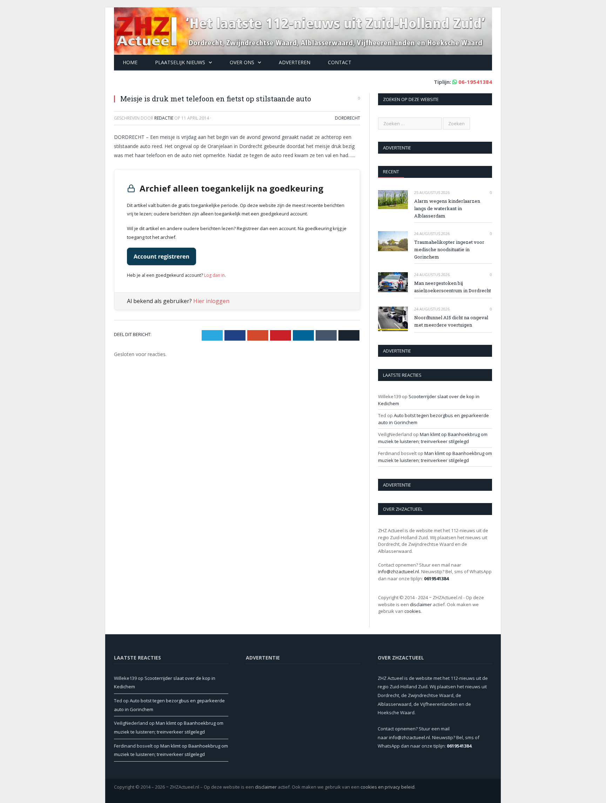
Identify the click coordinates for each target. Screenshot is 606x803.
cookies (412, 611)
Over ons (242, 62)
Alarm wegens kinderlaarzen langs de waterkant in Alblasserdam (447, 208)
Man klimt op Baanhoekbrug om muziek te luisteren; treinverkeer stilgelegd (432, 437)
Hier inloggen (211, 301)
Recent (391, 171)
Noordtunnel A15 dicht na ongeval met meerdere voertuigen (451, 321)
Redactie (163, 118)
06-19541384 (475, 81)
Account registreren (161, 256)
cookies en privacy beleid (388, 787)
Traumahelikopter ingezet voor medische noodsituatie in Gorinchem (449, 249)
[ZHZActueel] (303, 29)
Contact (339, 62)
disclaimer (421, 604)
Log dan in (214, 275)
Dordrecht (347, 118)
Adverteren (294, 62)
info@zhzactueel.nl (398, 571)
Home (130, 62)
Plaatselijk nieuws (180, 62)
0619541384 (436, 578)
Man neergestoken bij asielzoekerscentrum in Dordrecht (452, 287)
